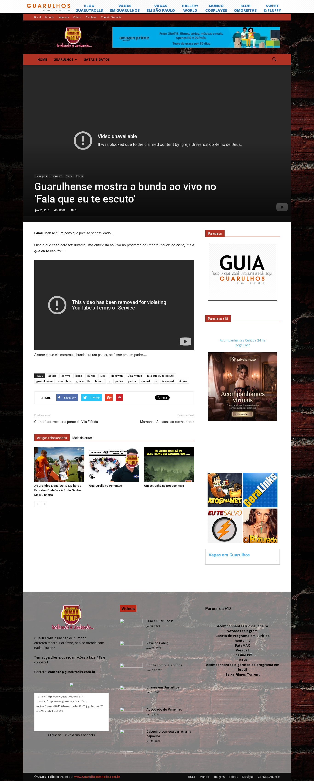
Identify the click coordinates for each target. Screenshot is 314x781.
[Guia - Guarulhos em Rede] (242, 299)
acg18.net (242, 345)
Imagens (63, 17)
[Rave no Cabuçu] (131, 649)
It (109, 381)
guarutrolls (83, 381)
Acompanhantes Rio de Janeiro (242, 626)
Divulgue (91, 17)
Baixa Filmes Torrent (243, 674)
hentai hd (243, 640)
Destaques (41, 176)
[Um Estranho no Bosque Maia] (169, 464)
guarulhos (64, 381)
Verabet (242, 650)
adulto (52, 375)
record (145, 381)
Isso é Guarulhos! (159, 621)
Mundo (49, 17)
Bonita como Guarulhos (164, 665)
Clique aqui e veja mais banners (71, 735)
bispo (78, 375)
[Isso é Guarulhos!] (131, 627)
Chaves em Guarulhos (163, 687)
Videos (77, 17)
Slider (69, 176)
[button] (274, 59)
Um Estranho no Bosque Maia (164, 485)
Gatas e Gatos (97, 59)
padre (119, 381)
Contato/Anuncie (111, 17)
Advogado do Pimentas (164, 709)
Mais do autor (82, 438)
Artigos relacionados (52, 438)
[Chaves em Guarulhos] (131, 693)
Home (42, 59)
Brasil (37, 17)
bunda (91, 375)
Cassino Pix (242, 655)
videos (183, 381)
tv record (168, 381)
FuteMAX (242, 645)
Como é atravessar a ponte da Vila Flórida (66, 422)
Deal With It (135, 375)
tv (156, 381)
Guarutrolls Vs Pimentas (105, 485)
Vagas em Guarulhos (229, 555)
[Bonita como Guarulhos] (131, 671)
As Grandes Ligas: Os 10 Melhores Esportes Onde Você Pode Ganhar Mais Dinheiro (57, 490)
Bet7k (242, 660)
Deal (103, 375)
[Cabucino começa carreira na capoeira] (131, 737)
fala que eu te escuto (160, 375)
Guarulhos (63, 59)
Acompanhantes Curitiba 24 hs (242, 340)
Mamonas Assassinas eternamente (167, 422)
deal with (117, 375)
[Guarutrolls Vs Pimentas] (114, 464)
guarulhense (44, 381)
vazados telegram (242, 631)
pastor (132, 381)
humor (99, 381)
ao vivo (65, 375)
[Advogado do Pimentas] (131, 715)
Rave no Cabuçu (158, 643)
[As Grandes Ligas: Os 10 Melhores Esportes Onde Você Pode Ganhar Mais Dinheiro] (59, 464)
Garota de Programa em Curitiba (242, 635)
